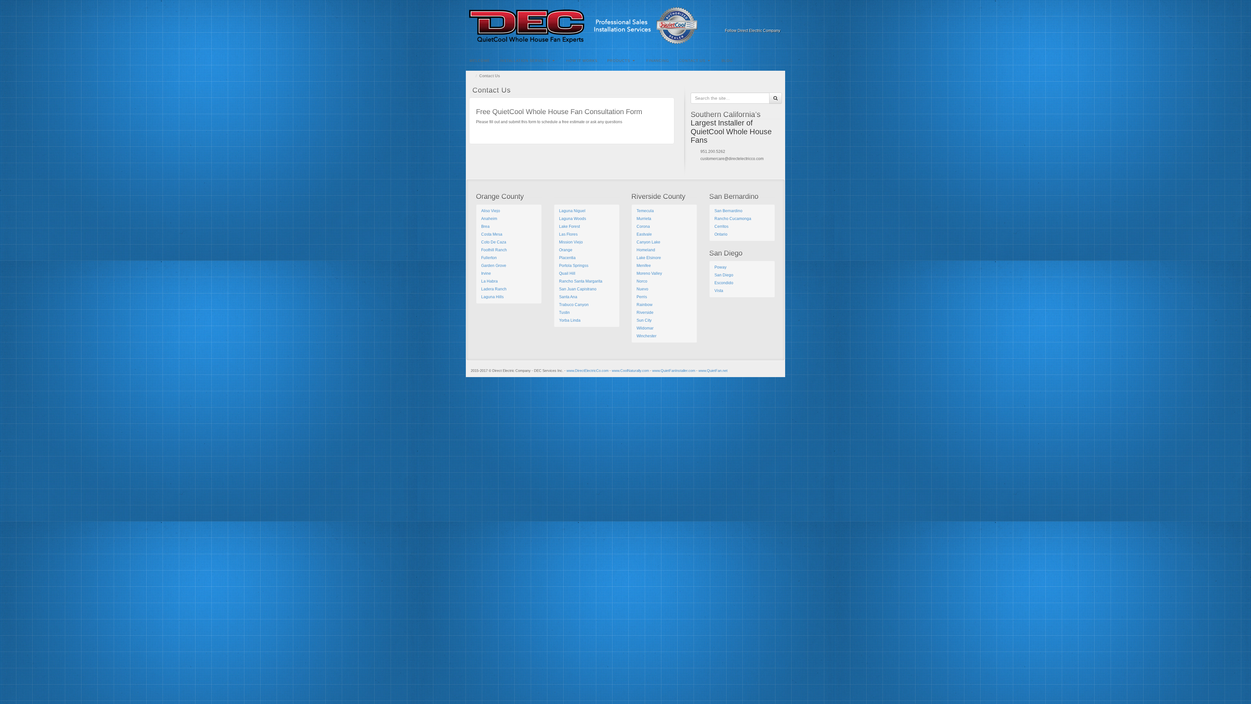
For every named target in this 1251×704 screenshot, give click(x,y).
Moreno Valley (649, 273)
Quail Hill (567, 273)
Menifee (644, 265)
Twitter (758, 21)
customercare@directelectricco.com (732, 158)
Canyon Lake (648, 242)
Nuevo (642, 289)
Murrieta (644, 218)
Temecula (645, 211)
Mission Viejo (571, 242)
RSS (776, 21)
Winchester (646, 336)
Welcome (479, 61)
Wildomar (645, 328)
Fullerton (489, 258)
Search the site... (780, 60)
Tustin (564, 312)
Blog (727, 61)
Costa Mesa (491, 234)
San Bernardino (728, 211)
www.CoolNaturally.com (630, 371)
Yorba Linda (570, 320)
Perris (642, 297)
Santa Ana (568, 297)
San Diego (723, 275)
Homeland (646, 250)
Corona (643, 226)
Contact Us (692, 61)
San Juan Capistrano (578, 289)
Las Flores (568, 234)
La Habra (489, 281)
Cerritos (721, 226)
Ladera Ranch (494, 289)
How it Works (581, 61)
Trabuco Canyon (574, 304)
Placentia (567, 258)
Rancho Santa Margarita (580, 281)
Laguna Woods (572, 218)
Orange (565, 250)
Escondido (723, 283)
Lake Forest (569, 226)
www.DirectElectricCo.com (588, 371)
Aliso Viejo (490, 211)
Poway (720, 267)
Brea (485, 226)
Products (618, 61)
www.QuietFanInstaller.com (673, 371)
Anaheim (489, 218)
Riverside (645, 312)
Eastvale (644, 234)
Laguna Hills (492, 297)
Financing (657, 61)
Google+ (749, 21)
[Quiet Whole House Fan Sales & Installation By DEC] (625, 26)
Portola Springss (573, 265)
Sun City (644, 320)
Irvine (486, 273)
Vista (718, 290)
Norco (642, 281)
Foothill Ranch (494, 250)
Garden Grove (493, 265)
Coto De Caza (493, 242)
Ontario (720, 234)
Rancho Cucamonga (732, 218)
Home (472, 76)
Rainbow (645, 304)
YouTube (767, 21)
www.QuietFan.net (712, 371)
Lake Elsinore (649, 258)
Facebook (741, 21)
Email (732, 21)
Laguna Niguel (572, 211)
